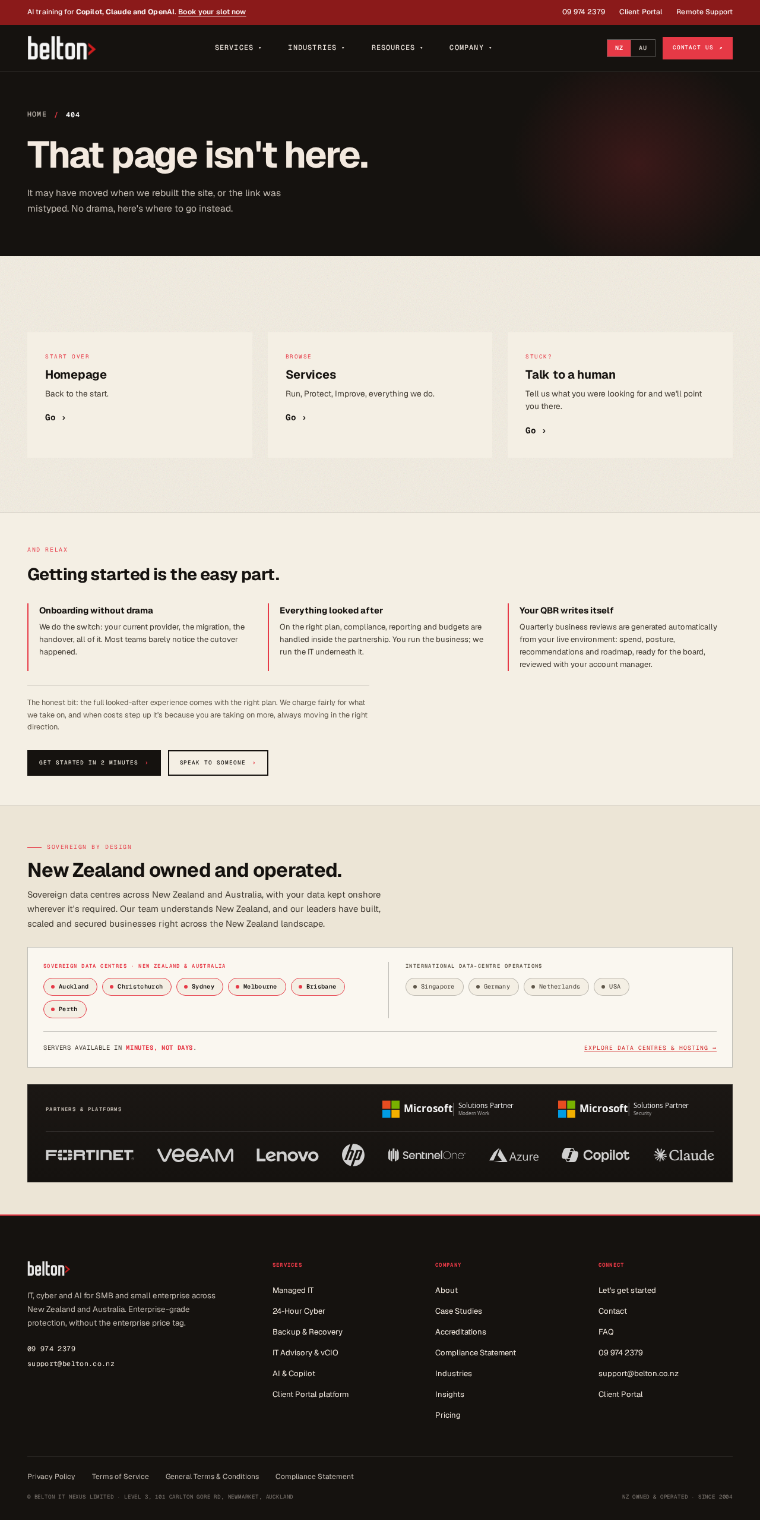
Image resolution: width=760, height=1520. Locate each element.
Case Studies (458, 1311)
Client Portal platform (311, 1394)
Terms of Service (120, 1476)
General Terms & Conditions (212, 1476)
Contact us (698, 47)
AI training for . (136, 12)
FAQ (606, 1332)
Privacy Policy (51, 1476)
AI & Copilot (294, 1373)
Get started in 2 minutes (94, 762)
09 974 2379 (583, 12)
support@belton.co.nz (71, 1363)
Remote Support (704, 12)
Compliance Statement (475, 1353)
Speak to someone (218, 762)
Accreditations (460, 1332)
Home (37, 113)
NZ (619, 48)
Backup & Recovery (308, 1332)
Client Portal (641, 12)
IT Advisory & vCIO (305, 1353)
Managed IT (293, 1290)
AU (643, 48)
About (446, 1290)
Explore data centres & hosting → (650, 1048)
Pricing (448, 1415)
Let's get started (627, 1290)
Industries (453, 1373)
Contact (612, 1311)
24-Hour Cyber (299, 1311)
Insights (449, 1394)
